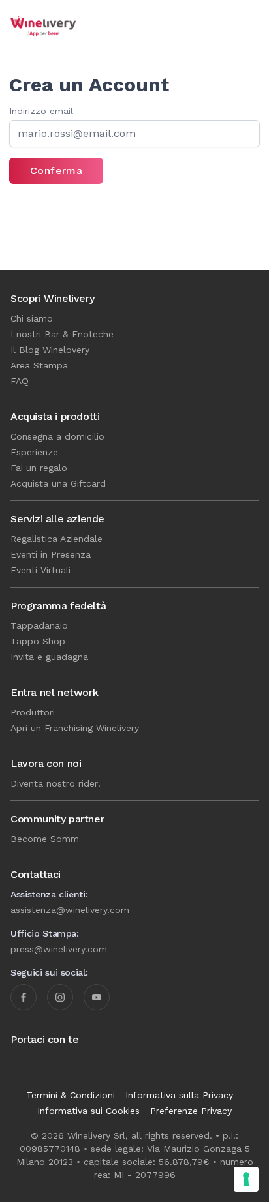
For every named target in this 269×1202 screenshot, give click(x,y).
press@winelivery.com (58, 949)
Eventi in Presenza (50, 554)
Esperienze (34, 452)
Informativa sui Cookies (88, 1110)
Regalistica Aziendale (56, 538)
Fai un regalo (38, 467)
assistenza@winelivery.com (69, 910)
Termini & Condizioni (70, 1095)
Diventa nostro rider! (55, 783)
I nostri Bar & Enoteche (62, 334)
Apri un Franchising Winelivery (74, 728)
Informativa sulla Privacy (179, 1095)
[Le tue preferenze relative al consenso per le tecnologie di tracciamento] (246, 1179)
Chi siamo (31, 318)
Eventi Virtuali (40, 570)
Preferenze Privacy (191, 1110)
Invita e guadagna (49, 657)
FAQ (19, 381)
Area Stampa (39, 365)
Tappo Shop (37, 641)
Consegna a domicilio (57, 436)
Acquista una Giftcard (58, 483)
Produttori (32, 712)
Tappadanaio (39, 625)
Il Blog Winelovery (49, 349)
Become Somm (44, 839)
